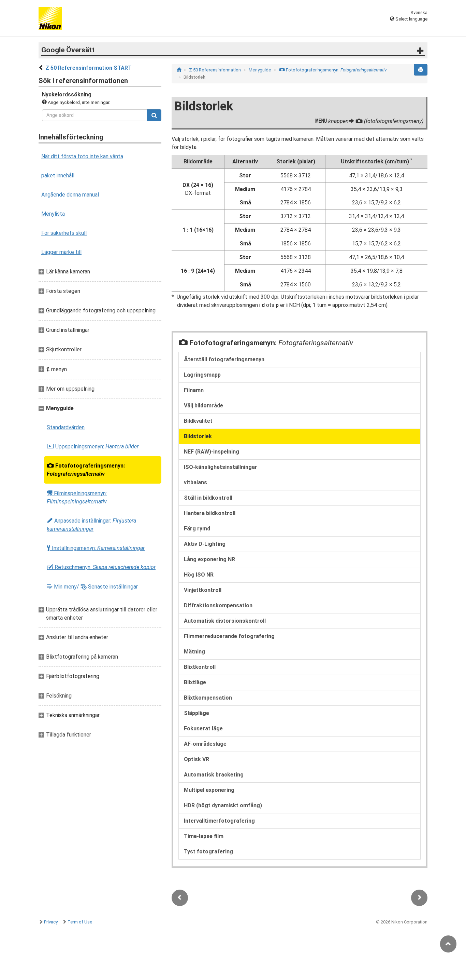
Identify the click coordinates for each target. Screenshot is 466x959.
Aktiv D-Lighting (204, 544)
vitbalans (195, 482)
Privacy (51, 921)
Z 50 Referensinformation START (88, 68)
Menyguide (260, 69)
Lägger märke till (61, 252)
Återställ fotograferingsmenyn (224, 359)
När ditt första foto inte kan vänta (82, 156)
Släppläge (196, 713)
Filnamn (194, 390)
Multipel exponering (209, 790)
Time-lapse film (203, 836)
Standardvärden (66, 427)
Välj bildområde (203, 405)
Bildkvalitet (198, 421)
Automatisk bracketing (214, 774)
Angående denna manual (70, 194)
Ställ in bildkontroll (208, 498)
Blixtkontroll (200, 667)
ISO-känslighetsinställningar (220, 467)
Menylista (53, 214)
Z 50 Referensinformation (215, 69)
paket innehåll (57, 175)
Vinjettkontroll (202, 590)
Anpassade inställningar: (91, 524)
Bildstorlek (198, 436)
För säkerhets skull (64, 233)
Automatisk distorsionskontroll (225, 621)
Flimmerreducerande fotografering (229, 636)
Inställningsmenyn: (96, 548)
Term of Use (80, 921)
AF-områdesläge (205, 744)
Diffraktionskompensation (218, 605)
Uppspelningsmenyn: (93, 446)
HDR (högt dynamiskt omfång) (223, 805)
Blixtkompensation (208, 697)
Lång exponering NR (209, 559)
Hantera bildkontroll (209, 513)
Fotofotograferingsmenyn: (86, 469)
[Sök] (154, 115)
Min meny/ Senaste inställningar (92, 586)
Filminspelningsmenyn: (77, 497)
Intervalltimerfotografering (219, 821)
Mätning (194, 651)
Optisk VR (196, 759)
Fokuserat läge (203, 728)
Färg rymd (197, 528)
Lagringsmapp (202, 375)
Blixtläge (195, 682)
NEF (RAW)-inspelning (211, 451)
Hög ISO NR (199, 574)
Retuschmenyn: (101, 567)
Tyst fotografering (208, 851)
